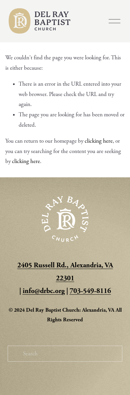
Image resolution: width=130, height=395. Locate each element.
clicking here (99, 141)
